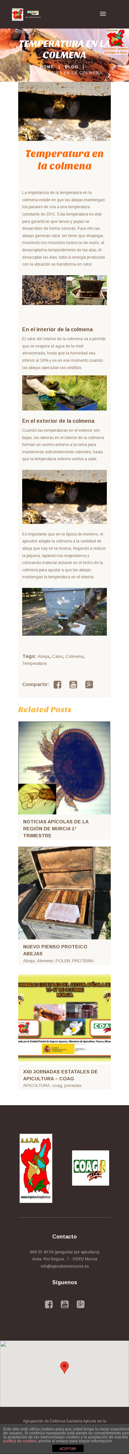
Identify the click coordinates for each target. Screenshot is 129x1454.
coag (57, 1085)
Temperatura (34, 663)
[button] (64, 1367)
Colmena (74, 656)
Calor (57, 656)
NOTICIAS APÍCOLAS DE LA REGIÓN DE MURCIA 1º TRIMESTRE (55, 828)
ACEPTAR (68, 1449)
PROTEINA (83, 960)
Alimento (45, 960)
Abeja (43, 656)
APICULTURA (36, 1085)
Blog (71, 67)
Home (47, 67)
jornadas (73, 1085)
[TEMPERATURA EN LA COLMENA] (64, 111)
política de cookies (20, 1441)
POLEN (63, 960)
